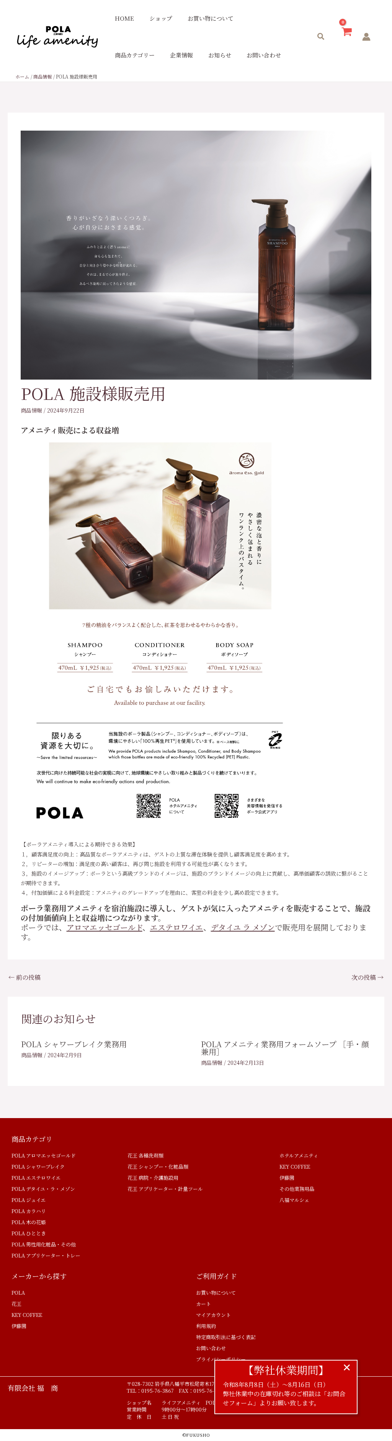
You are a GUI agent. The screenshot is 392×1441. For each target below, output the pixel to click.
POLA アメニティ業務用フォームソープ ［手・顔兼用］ (285, 1047)
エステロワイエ (176, 927)
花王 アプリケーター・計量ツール (165, 1188)
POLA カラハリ (28, 1211)
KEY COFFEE (294, 1166)
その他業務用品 (296, 1188)
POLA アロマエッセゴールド (43, 1155)
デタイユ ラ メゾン (243, 927)
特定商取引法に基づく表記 (226, 1337)
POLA (18, 1292)
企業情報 (181, 55)
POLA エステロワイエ (35, 1177)
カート (203, 1303)
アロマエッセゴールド (104, 927)
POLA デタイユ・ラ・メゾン (43, 1188)
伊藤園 (286, 1177)
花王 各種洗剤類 (145, 1155)
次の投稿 (367, 977)
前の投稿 (24, 977)
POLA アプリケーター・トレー (45, 1255)
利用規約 (206, 1326)
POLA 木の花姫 (28, 1222)
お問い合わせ (264, 55)
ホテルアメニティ (298, 1155)
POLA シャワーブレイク (38, 1166)
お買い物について (211, 18)
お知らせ (219, 55)
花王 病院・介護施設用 (152, 1177)
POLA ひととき (28, 1233)
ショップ (160, 18)
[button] (321, 37)
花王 (16, 1303)
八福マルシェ (294, 1200)
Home (124, 18)
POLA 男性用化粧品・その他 (43, 1244)
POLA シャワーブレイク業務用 (74, 1044)
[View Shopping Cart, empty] (346, 37)
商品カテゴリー (135, 55)
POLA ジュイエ (28, 1200)
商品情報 (31, 410)
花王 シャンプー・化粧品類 (157, 1166)
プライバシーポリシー (221, 1359)
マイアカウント (213, 1314)
